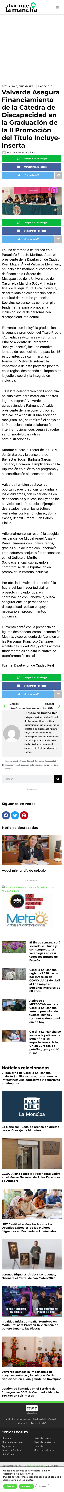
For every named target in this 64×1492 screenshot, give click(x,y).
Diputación (39, 761)
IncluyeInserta (36, 765)
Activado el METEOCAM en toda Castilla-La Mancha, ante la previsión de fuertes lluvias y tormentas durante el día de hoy (44, 1011)
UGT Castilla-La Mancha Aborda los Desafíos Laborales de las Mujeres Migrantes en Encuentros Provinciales (29, 1228)
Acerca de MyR (38, 1423)
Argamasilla (8, 1446)
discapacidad (50, 761)
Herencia (38, 1446)
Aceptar (10, 1486)
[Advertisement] (32, 48)
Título (54, 765)
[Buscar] (58, 779)
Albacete (6, 1438)
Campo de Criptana (12, 1450)
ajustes (29, 1480)
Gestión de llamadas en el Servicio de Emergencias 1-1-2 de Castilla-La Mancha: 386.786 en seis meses (31, 1392)
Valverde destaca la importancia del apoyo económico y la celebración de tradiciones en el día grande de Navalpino (31, 1375)
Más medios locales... (45, 1450)
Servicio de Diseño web (44, 1419)
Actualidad (9, 86)
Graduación (24, 765)
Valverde (8, 769)
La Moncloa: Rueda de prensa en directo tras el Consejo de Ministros (30, 1128)
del (32, 761)
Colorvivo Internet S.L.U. (35, 1466)
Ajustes (42, 1486)
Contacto (23, 1423)
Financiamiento (11, 765)
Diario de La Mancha (44, 1442)
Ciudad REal (25, 761)
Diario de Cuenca (43, 1438)
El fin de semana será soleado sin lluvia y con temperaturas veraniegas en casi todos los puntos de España (44, 951)
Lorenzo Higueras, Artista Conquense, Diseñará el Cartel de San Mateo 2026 (29, 1276)
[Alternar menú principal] (57, 7)
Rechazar (26, 1486)
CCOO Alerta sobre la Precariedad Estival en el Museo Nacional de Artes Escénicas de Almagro (31, 1177)
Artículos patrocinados (18, 1419)
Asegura (8, 761)
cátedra (16, 761)
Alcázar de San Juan (12, 1442)
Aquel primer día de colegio (24, 870)
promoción (47, 765)
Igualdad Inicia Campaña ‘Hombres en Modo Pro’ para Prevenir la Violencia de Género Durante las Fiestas (30, 1325)
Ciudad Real (27, 86)
